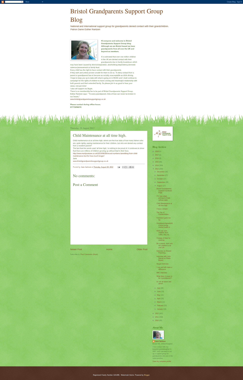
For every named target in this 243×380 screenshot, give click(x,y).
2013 (157, 169)
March (159, 302)
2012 (157, 313)
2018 (157, 151)
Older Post (142, 249)
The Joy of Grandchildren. (163, 213)
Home (109, 249)
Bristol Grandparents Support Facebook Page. (164, 191)
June (159, 291)
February (160, 305)
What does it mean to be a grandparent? (164, 277)
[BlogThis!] (125, 167)
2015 (157, 162)
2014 (157, 165)
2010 (157, 320)
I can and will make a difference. (164, 268)
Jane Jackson (160, 341)
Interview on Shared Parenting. (164, 252)
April (159, 299)
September (161, 182)
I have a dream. (162, 209)
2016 (157, 158)
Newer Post (76, 249)
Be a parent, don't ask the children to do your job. (165, 245)
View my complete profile (162, 361)
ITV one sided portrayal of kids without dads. (163, 198)
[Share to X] (128, 167)
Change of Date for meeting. (163, 239)
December (161, 172)
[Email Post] (118, 167)
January (160, 309)
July (159, 288)
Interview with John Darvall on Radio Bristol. (164, 258)
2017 (157, 155)
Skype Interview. (163, 264)
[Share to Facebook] (130, 167)
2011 (157, 317)
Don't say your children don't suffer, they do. (163, 233)
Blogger (146, 375)
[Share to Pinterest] (133, 167)
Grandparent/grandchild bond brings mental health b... (165, 225)
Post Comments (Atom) (89, 254)
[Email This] (123, 167)
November (161, 175)
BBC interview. (162, 273)
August (160, 186)
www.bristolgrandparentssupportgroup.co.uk (88, 99)
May (159, 295)
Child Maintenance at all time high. (164, 204)
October (160, 179)
